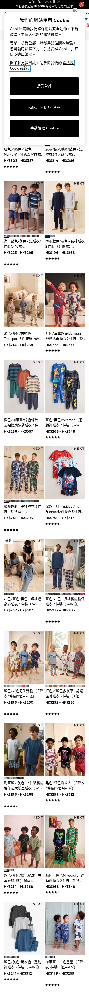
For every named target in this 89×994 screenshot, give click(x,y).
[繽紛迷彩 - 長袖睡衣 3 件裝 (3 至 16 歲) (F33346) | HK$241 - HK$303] (24, 472)
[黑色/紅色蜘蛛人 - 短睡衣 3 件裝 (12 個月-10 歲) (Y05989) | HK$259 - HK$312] (65, 749)
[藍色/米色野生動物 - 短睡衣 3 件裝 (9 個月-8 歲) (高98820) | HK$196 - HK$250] (24, 657)
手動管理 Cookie (44, 128)
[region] (44, 78)
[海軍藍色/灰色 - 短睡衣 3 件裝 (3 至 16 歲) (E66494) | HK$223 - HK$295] (24, 207)
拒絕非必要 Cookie (44, 107)
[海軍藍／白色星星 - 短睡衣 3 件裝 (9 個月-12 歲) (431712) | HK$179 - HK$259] (65, 928)
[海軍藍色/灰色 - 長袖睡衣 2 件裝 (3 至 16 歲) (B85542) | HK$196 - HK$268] (65, 207)
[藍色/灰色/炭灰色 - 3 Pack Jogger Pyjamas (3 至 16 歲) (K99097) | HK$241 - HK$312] (24, 928)
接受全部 (44, 86)
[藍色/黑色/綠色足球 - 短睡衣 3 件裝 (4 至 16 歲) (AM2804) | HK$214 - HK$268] (24, 841)
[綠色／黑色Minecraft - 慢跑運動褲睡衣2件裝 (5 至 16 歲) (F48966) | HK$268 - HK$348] (65, 841)
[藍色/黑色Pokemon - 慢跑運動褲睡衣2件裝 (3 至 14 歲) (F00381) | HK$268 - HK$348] (65, 386)
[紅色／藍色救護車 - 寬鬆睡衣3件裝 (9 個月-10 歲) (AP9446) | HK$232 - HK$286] (65, 657)
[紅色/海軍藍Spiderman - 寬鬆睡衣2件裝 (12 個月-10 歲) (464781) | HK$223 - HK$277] (65, 299)
